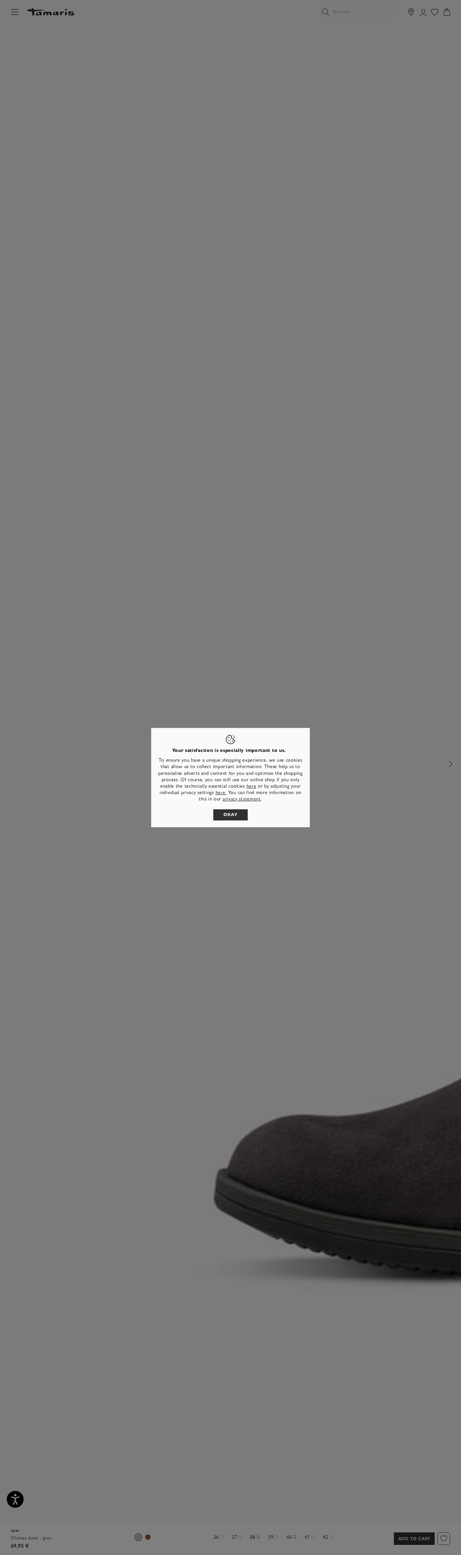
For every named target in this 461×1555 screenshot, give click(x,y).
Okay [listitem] (230, 814)
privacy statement (242, 799)
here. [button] (221, 792)
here (251, 786)
